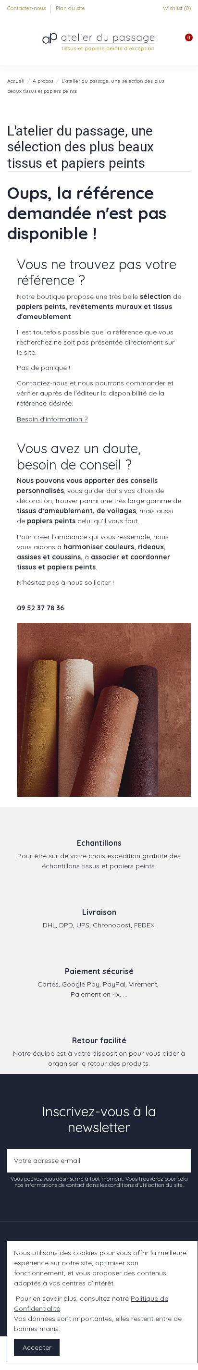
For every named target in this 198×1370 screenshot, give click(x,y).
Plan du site (70, 8)
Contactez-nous (27, 8)
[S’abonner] (181, 1161)
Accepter (37, 1347)
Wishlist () (176, 8)
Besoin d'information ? (52, 419)
